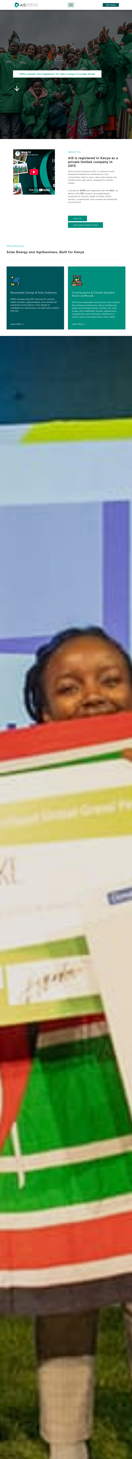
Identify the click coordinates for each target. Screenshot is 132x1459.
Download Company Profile (85, 225)
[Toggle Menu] (71, 5)
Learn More (16, 324)
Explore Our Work (29, 79)
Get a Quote (111, 5)
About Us (77, 218)
